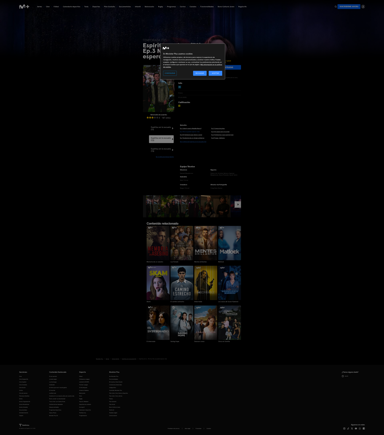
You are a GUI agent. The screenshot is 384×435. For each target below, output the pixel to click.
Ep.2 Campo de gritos (218, 128)
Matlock (221, 262)
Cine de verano (23, 393)
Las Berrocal (52, 393)
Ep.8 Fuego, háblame (218, 138)
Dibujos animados (54, 407)
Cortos (183, 7)
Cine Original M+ (23, 379)
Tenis (86, 7)
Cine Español (22, 382)
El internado (151, 341)
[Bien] (155, 117)
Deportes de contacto (85, 404)
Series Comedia (23, 407)
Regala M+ (242, 7)
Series (39, 7)
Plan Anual (112, 404)
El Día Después (83, 387)
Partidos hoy (82, 412)
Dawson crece (199, 341)
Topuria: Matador (83, 401)
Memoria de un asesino (155, 262)
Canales (193, 7)
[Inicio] (24, 6)
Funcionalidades (207, 7)
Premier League (83, 384)
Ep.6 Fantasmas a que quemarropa (222, 135)
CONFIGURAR (170, 73)
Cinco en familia (224, 341)
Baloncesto (149, 7)
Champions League (84, 379)
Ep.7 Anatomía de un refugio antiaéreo (192, 138)
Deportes (96, 7)
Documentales (125, 7)
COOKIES (209, 428)
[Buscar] (335, 7)
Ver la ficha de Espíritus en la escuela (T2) (193, 141)
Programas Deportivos (55, 410)
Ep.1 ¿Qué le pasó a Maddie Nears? (190, 128)
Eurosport (82, 407)
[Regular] (152, 117)
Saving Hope (174, 341)
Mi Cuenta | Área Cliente (115, 382)
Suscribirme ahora (349, 6)
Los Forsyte (174, 262)
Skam (148, 302)
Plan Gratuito (109, 7)
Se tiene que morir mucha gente (58, 387)
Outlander (52, 384)
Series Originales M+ (24, 401)
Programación (83, 415)
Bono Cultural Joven (226, 7)
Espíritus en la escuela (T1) (161, 128)
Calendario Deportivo (85, 410)
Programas (171, 7)
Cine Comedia (23, 384)
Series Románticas (24, 404)
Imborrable (198, 302)
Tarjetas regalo (113, 412)
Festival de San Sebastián (56, 404)
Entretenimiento (23, 412)
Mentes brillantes (200, 262)
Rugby (160, 7)
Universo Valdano (84, 390)
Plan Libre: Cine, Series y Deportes (118, 393)
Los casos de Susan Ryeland (228, 302)
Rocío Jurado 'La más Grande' (57, 398)
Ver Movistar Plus (113, 376)
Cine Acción (22, 387)
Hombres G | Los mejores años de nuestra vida (61, 396)
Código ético (112, 387)
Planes (111, 398)
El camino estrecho (177, 302)
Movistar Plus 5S (53, 415)
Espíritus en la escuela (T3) (161, 150)
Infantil (138, 7)
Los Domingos (53, 382)
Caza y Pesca (52, 412)
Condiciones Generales (115, 384)
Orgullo (21, 415)
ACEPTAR (215, 73)
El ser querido (53, 376)
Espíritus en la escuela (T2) (161, 139)
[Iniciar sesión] (363, 6)
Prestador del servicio (174, 428)
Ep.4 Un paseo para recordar (220, 131)
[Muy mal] (148, 117)
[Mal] (150, 117)
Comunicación (113, 415)
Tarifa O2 (111, 410)
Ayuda (346, 376)
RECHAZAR (200, 73)
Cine (48, 7)
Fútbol (56, 7)
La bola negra (53, 379)
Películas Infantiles (24, 396)
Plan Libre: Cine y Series (115, 396)
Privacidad (198, 428)
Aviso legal (187, 428)
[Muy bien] (157, 117)
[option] (153, 206)
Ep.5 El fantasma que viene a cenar (191, 135)
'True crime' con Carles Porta (57, 401)
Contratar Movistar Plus (115, 390)
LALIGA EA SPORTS (84, 382)
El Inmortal (52, 390)
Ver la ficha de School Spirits (165, 157)
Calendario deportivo (71, 7)
